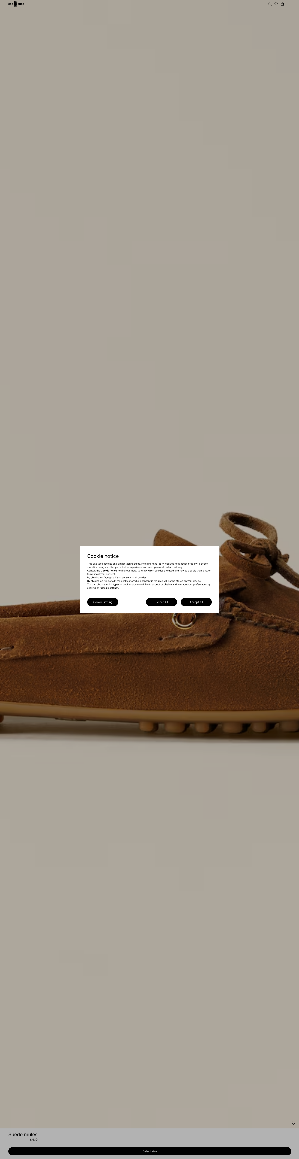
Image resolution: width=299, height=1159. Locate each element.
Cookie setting (102, 602)
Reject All (162, 602)
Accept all (196, 602)
